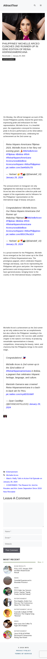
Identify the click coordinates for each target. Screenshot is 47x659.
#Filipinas (10, 154)
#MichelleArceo (30, 151)
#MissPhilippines (32, 164)
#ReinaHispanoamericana (18, 371)
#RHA (26, 154)
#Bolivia (19, 154)
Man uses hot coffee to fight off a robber (23, 625)
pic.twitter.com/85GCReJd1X (20, 234)
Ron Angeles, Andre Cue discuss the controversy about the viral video (23, 603)
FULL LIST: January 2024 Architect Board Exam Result (23, 570)
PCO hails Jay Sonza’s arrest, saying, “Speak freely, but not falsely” (22, 592)
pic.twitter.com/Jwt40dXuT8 (19, 167)
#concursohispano (15, 164)
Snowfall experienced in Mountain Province (22, 581)
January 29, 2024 (14, 177)
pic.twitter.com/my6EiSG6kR (20, 394)
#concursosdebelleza (16, 161)
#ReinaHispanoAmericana (18, 157)
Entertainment (8, 59)
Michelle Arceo (12, 475)
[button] (35, 5)
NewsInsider (6, 56)
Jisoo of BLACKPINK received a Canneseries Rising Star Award (23, 635)
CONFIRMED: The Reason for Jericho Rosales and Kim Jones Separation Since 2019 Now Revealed (22, 488)
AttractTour (10, 5)
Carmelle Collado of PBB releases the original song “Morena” (24, 614)
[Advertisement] (23, 91)
